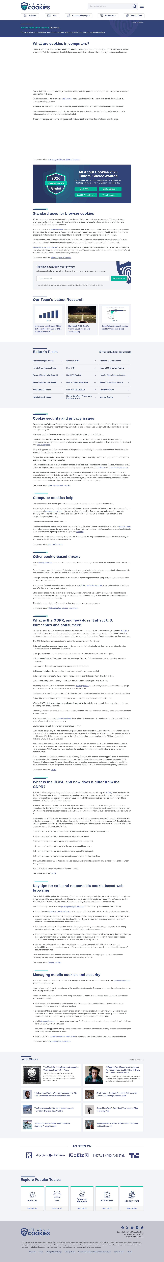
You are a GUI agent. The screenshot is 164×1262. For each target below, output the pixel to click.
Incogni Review (106, 397)
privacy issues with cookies (59, 485)
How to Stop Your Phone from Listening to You (79, 397)
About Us (32, 1252)
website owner (125, 526)
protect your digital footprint (72, 906)
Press (41, 1252)
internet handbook (64, 718)
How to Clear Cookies (42, 397)
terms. (101, 285)
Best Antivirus (109, 189)
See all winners (109, 195)
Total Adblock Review (42, 390)
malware (79, 532)
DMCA (129, 1252)
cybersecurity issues (122, 980)
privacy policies (82, 686)
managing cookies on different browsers (64, 160)
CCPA (108, 793)
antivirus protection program (90, 585)
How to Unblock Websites (77, 382)
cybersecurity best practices (59, 1041)
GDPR (124, 631)
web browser (67, 99)
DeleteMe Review (107, 390)
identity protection (45, 562)
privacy (90, 285)
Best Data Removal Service (111, 382)
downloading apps (47, 1021)
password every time (53, 511)
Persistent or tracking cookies (45, 247)
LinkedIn (101, 467)
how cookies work (55, 544)
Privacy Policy (70, 1252)
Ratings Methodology (54, 1252)
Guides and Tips (32, 1208)
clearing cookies (54, 962)
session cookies (57, 229)
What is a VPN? (72, 361)
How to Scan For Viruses (110, 361)
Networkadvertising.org (118, 467)
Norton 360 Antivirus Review (112, 368)
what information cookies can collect (63, 608)
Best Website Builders (75, 390)
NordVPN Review (73, 375)
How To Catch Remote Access (112, 375)
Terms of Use (119, 1252)
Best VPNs (84, 189)
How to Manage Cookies (43, 361)
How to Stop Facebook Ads (44, 368)
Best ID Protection (85, 195)
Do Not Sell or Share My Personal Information (94, 1252)
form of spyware (43, 445)
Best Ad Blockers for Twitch (44, 382)
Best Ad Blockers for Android (45, 375)
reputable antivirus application (62, 1036)
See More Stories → (136, 1060)
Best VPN (70, 368)
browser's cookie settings (58, 911)
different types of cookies (61, 258)
